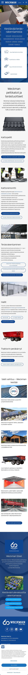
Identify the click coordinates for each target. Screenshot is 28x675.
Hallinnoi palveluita (13, 660)
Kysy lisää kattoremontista (16, 52)
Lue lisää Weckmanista (14, 567)
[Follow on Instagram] (12, 629)
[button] (21, 2)
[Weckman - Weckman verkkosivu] (10, 2)
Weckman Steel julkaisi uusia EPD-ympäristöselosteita (11, 401)
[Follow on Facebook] (7, 629)
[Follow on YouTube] (21, 629)
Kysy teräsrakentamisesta (15, 67)
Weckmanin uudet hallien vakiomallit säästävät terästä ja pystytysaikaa (12, 492)
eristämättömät (20, 307)
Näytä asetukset (14, 669)
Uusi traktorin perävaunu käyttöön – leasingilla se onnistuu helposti (12, 469)
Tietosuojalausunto (16, 672)
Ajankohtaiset (13, 74)
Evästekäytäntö (10, 672)
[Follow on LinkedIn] (16, 629)
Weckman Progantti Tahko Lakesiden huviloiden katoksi (12, 423)
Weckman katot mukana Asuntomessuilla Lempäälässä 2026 (13, 446)
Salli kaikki (14, 665)
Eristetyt (12, 307)
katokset (7, 309)
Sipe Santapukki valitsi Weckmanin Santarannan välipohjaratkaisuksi (11, 514)
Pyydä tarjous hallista (14, 59)
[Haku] (26, 2)
